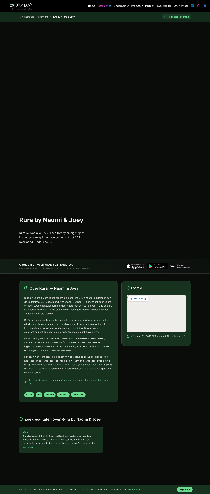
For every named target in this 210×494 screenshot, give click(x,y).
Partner (149, 6)
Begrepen (185, 489)
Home (91, 6)
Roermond (43, 17)
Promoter (137, 6)
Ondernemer (121, 6)
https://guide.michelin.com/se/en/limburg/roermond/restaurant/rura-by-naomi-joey (68, 382)
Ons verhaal (181, 6)
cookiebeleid (133, 489)
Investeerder (164, 6)
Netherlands (28, 17)
